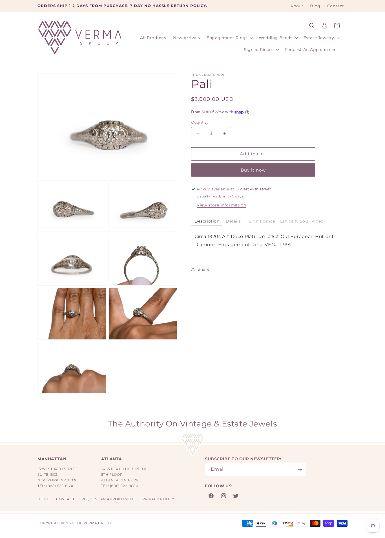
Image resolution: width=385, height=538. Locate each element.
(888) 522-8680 (60, 486)
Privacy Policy (158, 499)
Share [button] (204, 269)
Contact (65, 499)
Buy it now (253, 170)
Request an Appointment (108, 499)
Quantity (199, 122)
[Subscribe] (300, 469)
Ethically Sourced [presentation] (294, 221)
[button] (312, 25)
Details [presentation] (234, 221)
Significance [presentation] (262, 221)
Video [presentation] (317, 221)
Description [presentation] (207, 221)
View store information (221, 205)
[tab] (206, 221)
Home (43, 499)
